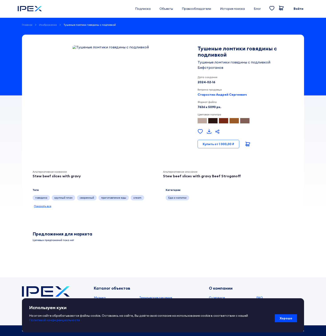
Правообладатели (196, 9)
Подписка (143, 9)
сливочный (156, 197)
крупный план (63, 197)
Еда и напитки (177, 197)
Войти (298, 9)
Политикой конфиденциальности (54, 320)
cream (137, 197)
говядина (41, 197)
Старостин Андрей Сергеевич (222, 95)
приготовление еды (113, 197)
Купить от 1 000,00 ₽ (218, 144)
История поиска (232, 9)
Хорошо (286, 318)
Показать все (42, 206)
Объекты (166, 9)
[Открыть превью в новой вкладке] (209, 131)
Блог (257, 9)
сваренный (87, 197)
